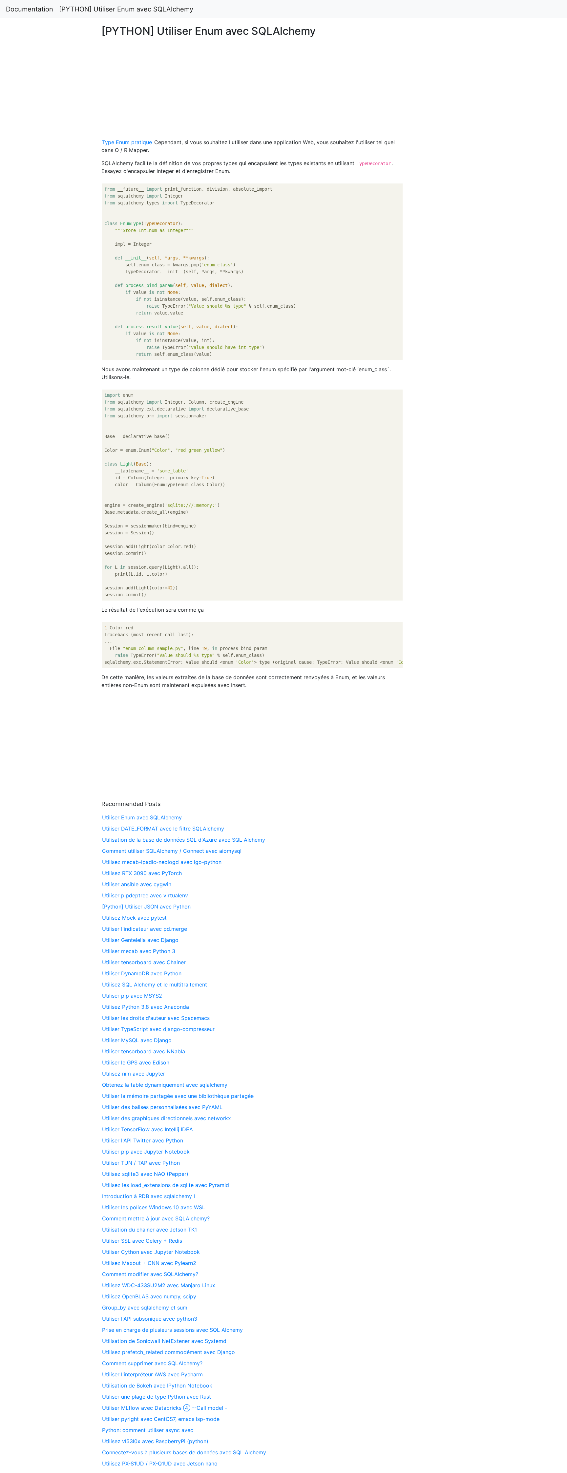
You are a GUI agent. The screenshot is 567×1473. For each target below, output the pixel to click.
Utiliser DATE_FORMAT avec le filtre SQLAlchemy (163, 828)
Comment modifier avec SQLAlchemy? (150, 1274)
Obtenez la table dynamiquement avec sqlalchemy (164, 1084)
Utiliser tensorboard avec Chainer (144, 962)
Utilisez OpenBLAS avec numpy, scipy (149, 1296)
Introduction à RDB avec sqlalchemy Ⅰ (148, 1196)
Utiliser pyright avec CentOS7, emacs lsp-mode (161, 1419)
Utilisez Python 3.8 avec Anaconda (145, 1007)
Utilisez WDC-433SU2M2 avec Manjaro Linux (158, 1285)
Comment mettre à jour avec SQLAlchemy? (156, 1218)
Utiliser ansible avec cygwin (136, 884)
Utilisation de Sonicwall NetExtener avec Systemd (164, 1341)
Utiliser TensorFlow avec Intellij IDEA (147, 1129)
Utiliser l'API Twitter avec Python (142, 1140)
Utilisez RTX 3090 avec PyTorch (142, 873)
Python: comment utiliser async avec (147, 1430)
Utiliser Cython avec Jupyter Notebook (151, 1252)
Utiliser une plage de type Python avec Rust (156, 1396)
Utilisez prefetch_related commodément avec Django (168, 1352)
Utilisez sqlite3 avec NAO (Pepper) (145, 1174)
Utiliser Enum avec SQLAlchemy (142, 817)
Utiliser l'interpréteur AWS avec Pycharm (152, 1374)
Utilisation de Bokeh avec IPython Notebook (157, 1385)
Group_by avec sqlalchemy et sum (144, 1307)
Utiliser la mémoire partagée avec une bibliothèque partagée (178, 1096)
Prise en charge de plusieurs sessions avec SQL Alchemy (172, 1330)
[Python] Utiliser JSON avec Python (146, 906)
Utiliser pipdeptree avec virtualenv (145, 895)
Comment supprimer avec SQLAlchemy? (152, 1363)
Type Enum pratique (127, 142)
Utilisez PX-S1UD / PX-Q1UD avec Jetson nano (160, 1463)
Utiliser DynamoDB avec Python (141, 973)
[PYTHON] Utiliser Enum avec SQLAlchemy (126, 9)
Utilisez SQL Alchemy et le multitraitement (154, 984)
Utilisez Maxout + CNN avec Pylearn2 (149, 1263)
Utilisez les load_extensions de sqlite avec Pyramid (165, 1185)
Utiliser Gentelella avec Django (140, 940)
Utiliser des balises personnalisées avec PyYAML (162, 1107)
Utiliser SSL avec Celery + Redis (142, 1240)
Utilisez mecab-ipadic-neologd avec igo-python (161, 862)
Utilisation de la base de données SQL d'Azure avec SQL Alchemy (183, 839)
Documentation (29, 9)
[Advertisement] (459, 335)
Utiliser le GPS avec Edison (135, 1062)
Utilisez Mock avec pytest (134, 917)
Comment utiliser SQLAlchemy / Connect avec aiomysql (172, 851)
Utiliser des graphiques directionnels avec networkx (166, 1118)
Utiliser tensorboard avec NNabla (143, 1051)
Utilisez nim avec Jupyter (133, 1073)
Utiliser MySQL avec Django (137, 1040)
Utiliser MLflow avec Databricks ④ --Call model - (164, 1408)
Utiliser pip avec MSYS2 (132, 995)
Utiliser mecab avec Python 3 (138, 951)
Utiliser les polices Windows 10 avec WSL (153, 1207)
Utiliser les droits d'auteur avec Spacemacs (156, 1018)
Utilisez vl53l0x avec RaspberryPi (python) (155, 1441)
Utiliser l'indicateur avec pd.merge (144, 929)
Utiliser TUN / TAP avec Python (141, 1162)
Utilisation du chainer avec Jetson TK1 (149, 1229)
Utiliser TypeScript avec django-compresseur (158, 1029)
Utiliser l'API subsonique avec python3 (149, 1318)
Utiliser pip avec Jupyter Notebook (146, 1151)
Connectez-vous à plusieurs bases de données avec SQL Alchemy (184, 1452)
